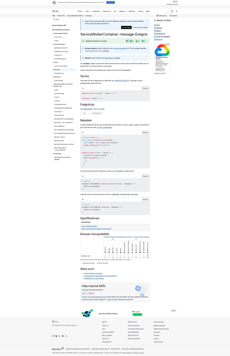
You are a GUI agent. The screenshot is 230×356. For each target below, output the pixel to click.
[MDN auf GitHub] (53, 336)
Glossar (156, 338)
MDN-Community (133, 325)
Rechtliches (114, 349)
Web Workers (109, 58)
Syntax (157, 25)
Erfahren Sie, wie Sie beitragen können (94, 297)
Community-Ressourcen (136, 329)
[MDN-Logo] (56, 322)
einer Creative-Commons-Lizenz (133, 353)
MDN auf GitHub (133, 338)
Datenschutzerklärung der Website (77, 349)
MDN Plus (105, 338)
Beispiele (158, 31)
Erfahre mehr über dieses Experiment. (97, 23)
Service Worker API (59, 25)
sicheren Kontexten (120, 48)
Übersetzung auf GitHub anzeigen (93, 299)
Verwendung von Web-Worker (94, 278)
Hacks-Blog (157, 342)
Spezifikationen (160, 34)
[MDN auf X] (60, 336)
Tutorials (156, 335)
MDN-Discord (132, 335)
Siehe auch (158, 39)
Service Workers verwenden (93, 273)
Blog (147, 11)
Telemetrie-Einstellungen (99, 349)
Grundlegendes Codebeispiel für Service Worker (99, 276)
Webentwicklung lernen (161, 329)
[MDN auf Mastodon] (63, 336)
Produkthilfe (106, 342)
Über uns (105, 325)
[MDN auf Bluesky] (56, 336)
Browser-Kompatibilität (162, 37)
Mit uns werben (107, 335)
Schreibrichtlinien (133, 332)
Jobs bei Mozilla (107, 332)
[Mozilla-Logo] (58, 348)
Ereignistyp (158, 28)
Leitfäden (157, 332)
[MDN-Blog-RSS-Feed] (66, 336)
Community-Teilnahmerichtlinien (131, 349)
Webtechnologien (159, 325)
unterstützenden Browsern (93, 51)
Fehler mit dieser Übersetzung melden (119, 299)
